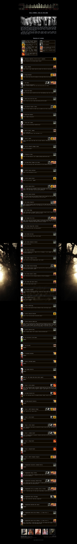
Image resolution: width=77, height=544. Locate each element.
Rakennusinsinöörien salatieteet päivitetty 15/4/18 (28, 537)
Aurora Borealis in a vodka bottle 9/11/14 (49, 536)
